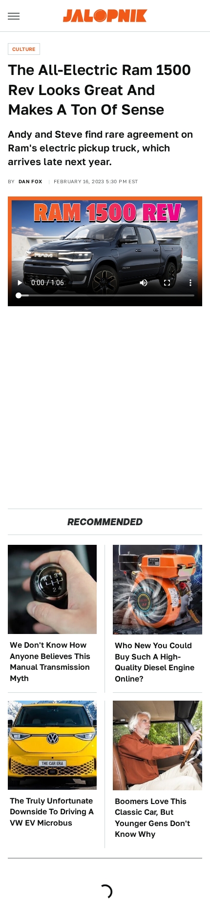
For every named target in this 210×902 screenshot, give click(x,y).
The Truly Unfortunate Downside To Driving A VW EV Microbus (52, 812)
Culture (24, 49)
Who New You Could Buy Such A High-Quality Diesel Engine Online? (154, 662)
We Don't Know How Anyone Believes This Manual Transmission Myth (50, 661)
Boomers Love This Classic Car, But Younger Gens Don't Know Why (152, 818)
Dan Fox (30, 181)
